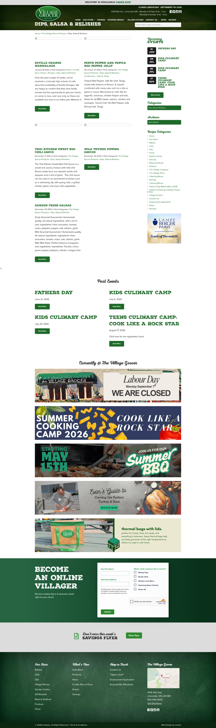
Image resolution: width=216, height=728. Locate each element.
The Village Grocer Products (54, 33)
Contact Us (151, 20)
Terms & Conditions (78, 725)
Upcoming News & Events (148, 585)
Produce (153, 166)
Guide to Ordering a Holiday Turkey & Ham (163, 191)
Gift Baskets (41, 694)
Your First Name (107, 569)
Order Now (123, 2)
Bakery (152, 143)
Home (78, 20)
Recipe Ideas (143, 577)
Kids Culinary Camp (168, 60)
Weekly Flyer (143, 573)
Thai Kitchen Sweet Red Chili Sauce (55, 151)
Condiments (89, 76)
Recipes (172, 20)
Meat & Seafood (156, 163)
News (163, 20)
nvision (178, 725)
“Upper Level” (117, 674)
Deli (151, 149)
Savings (101, 20)
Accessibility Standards (121, 684)
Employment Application (160, 202)
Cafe (151, 146)
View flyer (134, 635)
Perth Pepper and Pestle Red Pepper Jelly (105, 64)
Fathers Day (167, 49)
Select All (142, 589)
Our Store (88, 20)
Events (75, 689)
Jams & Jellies (103, 76)
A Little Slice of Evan (82, 684)
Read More (42, 109)
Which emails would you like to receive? (150, 569)
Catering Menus (115, 20)
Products (76, 674)
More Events (155, 95)
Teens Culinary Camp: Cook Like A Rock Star (167, 82)
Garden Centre (155, 156)
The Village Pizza (156, 173)
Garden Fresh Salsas (53, 206)
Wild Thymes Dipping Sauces (101, 151)
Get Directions (154, 703)
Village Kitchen (135, 20)
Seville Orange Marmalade (48, 64)
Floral (151, 153)
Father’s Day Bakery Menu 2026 (163, 186)
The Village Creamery (158, 169)
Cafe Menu (77, 669)
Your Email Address (109, 580)
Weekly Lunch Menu (146, 581)
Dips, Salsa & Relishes (66, 73)
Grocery (152, 159)
